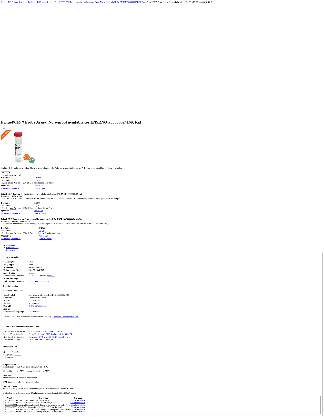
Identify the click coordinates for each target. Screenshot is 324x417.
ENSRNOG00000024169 (38, 306)
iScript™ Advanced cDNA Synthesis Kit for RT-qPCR (50, 334)
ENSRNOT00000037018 (38, 281)
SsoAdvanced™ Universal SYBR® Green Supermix (49, 337)
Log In (37, 180)
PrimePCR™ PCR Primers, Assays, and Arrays (74, 2)
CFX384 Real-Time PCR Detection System (45, 331)
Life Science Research (17, 2)
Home (3, 2)
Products (31, 2)
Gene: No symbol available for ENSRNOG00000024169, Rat (120, 2)
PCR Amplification (45, 2)
